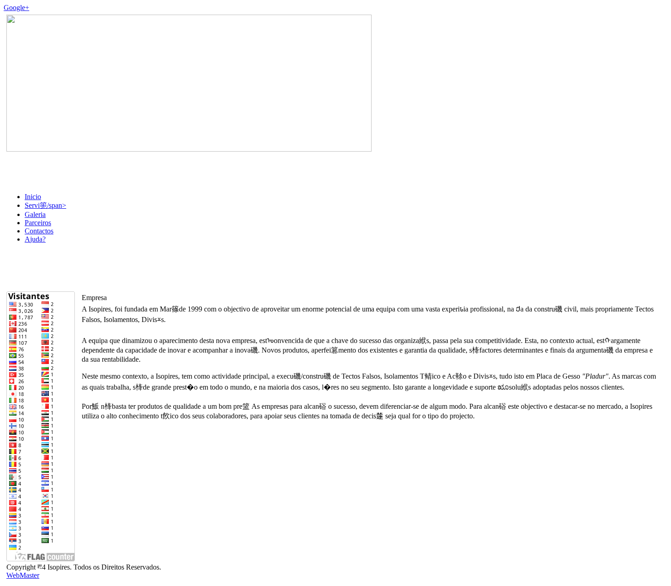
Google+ (16, 7)
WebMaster (22, 575)
